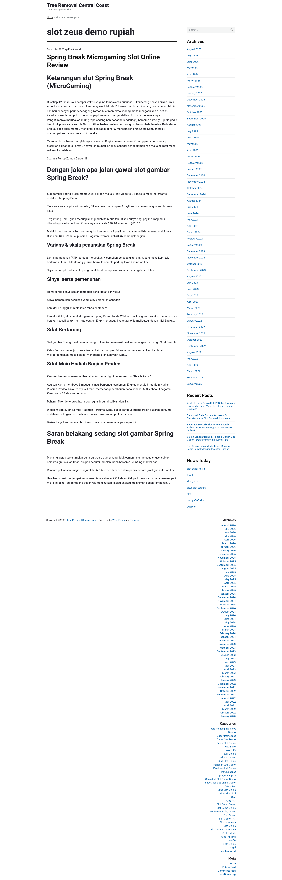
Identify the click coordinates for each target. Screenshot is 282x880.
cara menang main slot (223, 728)
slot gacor (192, 481)
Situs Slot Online (227, 789)
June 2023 (193, 289)
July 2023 (192, 282)
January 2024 (194, 244)
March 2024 (193, 232)
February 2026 (195, 86)
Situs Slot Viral (228, 793)
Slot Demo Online (226, 807)
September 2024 (196, 194)
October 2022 (195, 339)
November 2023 (196, 257)
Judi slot (192, 506)
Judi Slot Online (227, 761)
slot (189, 494)
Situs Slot (230, 786)
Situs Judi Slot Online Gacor (220, 782)
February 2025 (195, 162)
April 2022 (193, 365)
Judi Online (230, 753)
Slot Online (230, 825)
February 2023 (195, 314)
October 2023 (195, 263)
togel (190, 475)
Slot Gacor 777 (227, 818)
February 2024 (195, 238)
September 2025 (196, 118)
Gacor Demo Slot (226, 735)
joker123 (231, 750)
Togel (233, 847)
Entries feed (229, 867)
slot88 (232, 840)
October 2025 (195, 112)
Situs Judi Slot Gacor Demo (220, 779)
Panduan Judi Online (224, 768)
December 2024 (196, 175)
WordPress (118, 520)
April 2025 (193, 150)
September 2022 (196, 346)
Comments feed (227, 870)
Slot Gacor (230, 815)
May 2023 (192, 295)
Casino (232, 732)
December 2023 (196, 251)
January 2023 (194, 320)
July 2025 (192, 131)
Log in (232, 863)
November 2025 (196, 105)
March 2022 (193, 371)
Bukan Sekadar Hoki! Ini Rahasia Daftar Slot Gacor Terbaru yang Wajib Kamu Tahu (211, 438)
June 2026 (193, 61)
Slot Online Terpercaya (223, 829)
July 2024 (192, 207)
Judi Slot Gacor (227, 757)
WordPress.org (227, 874)
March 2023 (193, 308)
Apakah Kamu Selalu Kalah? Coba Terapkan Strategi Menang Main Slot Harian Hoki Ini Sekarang (211, 406)
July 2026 (192, 55)
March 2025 (193, 156)
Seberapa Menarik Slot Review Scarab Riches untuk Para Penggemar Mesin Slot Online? (210, 427)
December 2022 (196, 327)
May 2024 (192, 219)
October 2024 (195, 188)
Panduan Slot (228, 771)
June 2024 (193, 213)
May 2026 (192, 67)
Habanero (230, 746)
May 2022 (192, 358)
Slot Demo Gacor (226, 804)
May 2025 (192, 143)
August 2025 (194, 124)
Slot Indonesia (228, 822)
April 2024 (193, 225)
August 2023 (194, 276)
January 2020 (194, 383)
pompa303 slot (195, 500)
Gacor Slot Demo (226, 739)
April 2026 (193, 74)
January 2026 (194, 93)
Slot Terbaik (229, 833)
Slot (233, 797)
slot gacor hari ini (196, 468)
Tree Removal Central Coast (82, 520)
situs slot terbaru (196, 487)
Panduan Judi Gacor (224, 764)
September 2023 (196, 270)
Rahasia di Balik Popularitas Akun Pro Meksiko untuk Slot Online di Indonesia (208, 417)
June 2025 (193, 137)
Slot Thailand (228, 836)
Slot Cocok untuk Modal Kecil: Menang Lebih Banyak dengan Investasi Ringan (208, 447)
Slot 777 (231, 800)
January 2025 (194, 169)
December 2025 (196, 99)
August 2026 (194, 49)
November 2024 (196, 181)
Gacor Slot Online (226, 743)
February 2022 (195, 377)
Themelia (135, 520)
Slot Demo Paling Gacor (222, 811)
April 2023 (193, 301)
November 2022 (196, 333)
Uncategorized (228, 851)
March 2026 (193, 80)
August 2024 (194, 200)
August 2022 (194, 352)
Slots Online (229, 843)
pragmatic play (227, 775)
